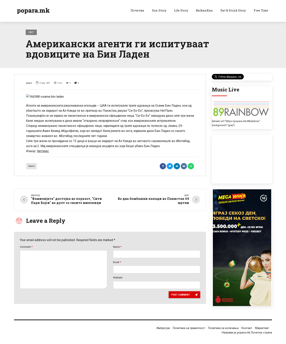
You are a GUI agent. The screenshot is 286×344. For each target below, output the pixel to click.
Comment (26, 246)
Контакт (246, 328)
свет (31, 32)
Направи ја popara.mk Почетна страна (247, 332)
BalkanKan (204, 10)
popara (29, 83)
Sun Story (159, 10)
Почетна (137, 10)
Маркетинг (262, 328)
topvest (31, 166)
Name (117, 246)
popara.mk (33, 10)
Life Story (181, 10)
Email (117, 262)
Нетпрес (43, 151)
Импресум (163, 328)
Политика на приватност (189, 328)
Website (117, 277)
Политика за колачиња (223, 328)
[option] (110, 96)
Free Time (261, 10)
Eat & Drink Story (233, 10)
